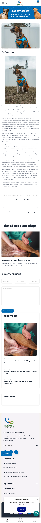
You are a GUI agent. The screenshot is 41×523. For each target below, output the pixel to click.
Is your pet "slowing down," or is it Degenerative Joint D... (15, 260)
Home (10, 14)
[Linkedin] (16, 452)
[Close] (37, 499)
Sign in (21, 509)
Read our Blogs (18, 14)
